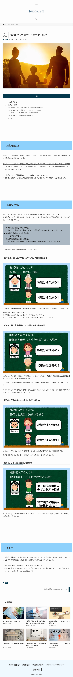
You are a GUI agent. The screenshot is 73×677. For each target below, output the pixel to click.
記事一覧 (36, 670)
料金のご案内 (38, 665)
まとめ (10, 118)
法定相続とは (12, 102)
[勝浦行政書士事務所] (36, 11)
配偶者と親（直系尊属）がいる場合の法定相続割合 (26, 110)
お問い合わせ (14, 665)
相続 (6, 39)
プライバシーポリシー (55, 665)
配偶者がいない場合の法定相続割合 (22, 115)
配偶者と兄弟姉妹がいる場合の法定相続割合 (24, 113)
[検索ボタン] (36, 19)
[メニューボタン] (36, 4)
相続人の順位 (12, 105)
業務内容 (26, 665)
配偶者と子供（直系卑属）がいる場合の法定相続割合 (27, 107)
